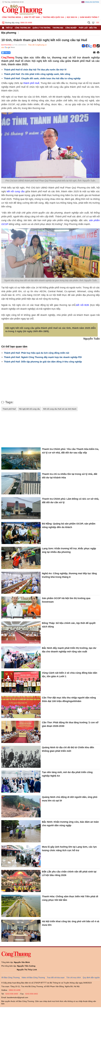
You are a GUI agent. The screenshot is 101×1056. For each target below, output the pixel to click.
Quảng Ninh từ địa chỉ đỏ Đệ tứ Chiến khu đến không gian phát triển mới (68, 749)
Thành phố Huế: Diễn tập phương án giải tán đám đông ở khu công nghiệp (43, 361)
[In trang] (98, 52)
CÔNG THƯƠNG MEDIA (11, 17)
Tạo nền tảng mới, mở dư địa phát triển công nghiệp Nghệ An (67, 774)
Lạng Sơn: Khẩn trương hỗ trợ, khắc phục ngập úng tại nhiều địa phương (69, 550)
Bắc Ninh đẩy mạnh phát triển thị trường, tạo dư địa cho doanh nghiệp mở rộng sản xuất (69, 650)
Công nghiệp (71, 28)
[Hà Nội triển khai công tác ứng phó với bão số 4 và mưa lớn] (21, 931)
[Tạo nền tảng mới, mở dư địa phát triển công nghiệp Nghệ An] (21, 782)
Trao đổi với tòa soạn (55, 977)
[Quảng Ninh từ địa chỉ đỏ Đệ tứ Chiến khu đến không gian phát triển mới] (21, 757)
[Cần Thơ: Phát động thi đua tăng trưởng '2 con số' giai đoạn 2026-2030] (21, 732)
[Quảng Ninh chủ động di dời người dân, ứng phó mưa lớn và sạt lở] (21, 806)
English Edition (92, 2)
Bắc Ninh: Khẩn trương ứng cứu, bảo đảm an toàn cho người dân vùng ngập (70, 824)
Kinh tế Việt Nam (32, 17)
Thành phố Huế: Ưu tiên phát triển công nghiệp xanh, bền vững (37, 74)
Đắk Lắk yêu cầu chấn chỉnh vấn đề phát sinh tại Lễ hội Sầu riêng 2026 (69, 873)
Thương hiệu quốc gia (53, 17)
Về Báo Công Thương (10, 977)
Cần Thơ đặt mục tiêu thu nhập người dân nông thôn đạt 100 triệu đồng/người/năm (69, 699)
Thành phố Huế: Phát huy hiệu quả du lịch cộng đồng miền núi (36, 353)
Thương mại (57, 28)
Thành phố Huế (9, 409)
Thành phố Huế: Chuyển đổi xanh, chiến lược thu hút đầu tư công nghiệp (42, 78)
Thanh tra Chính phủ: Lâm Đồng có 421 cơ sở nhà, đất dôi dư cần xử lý (70, 501)
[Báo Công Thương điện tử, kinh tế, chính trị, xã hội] (22, 9)
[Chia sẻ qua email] (94, 52)
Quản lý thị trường (41, 28)
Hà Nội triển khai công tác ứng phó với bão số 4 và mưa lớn (70, 923)
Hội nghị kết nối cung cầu (29, 409)
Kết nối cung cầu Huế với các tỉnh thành (59, 409)
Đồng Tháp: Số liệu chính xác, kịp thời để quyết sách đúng (68, 625)
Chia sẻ (7, 53)
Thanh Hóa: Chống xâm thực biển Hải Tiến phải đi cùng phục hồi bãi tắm (70, 898)
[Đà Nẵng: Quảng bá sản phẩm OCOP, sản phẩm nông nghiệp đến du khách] (21, 533)
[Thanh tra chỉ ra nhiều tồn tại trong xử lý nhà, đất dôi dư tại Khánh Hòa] (21, 483)
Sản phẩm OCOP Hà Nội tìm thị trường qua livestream (66, 600)
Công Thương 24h (23, 28)
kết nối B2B (82, 305)
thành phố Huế (31, 83)
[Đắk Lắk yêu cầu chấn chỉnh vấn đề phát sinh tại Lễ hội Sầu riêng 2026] (21, 881)
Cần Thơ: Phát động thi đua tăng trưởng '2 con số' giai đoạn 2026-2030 (70, 724)
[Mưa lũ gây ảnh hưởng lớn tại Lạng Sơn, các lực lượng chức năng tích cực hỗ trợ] (21, 856)
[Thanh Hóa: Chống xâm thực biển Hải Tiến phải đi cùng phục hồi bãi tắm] (21, 906)
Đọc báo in (72, 17)
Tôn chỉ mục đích (73, 977)
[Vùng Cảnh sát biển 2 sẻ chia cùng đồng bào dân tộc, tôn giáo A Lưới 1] (21, 682)
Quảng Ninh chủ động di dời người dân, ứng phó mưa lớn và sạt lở (69, 799)
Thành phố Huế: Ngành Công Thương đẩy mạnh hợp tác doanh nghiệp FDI (43, 357)
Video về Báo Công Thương (33, 977)
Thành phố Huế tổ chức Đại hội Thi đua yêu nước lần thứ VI (35, 69)
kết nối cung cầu (16, 191)
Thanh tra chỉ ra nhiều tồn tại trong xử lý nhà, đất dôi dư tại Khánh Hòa (69, 476)
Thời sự (9, 28)
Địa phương (8, 32)
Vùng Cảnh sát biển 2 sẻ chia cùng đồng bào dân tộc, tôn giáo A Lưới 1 (69, 675)
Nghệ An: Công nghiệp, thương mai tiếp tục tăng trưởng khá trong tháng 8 (69, 575)
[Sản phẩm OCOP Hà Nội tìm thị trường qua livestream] (21, 608)
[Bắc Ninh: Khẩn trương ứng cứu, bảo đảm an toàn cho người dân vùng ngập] (21, 831)
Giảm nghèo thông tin (90, 17)
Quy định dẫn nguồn (91, 977)
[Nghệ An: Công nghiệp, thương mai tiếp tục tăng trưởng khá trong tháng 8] (21, 583)
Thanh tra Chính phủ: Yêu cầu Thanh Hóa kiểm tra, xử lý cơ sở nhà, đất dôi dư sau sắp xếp (70, 451)
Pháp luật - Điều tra (88, 28)
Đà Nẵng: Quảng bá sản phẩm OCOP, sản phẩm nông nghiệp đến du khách (68, 525)
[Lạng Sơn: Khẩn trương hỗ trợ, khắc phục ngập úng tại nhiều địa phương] (21, 558)
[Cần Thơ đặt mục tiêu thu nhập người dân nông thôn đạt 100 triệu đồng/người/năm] (21, 707)
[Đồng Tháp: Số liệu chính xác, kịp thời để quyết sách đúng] (21, 632)
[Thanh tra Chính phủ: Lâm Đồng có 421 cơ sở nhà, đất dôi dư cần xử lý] (21, 508)
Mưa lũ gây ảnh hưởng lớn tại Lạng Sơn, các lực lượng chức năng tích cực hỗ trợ (69, 849)
